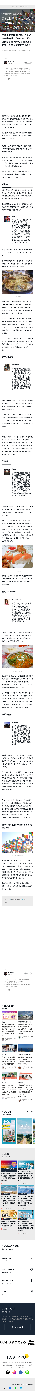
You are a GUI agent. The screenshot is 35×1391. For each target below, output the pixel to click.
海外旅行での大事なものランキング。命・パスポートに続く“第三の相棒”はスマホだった (25, 1029)
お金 (3, 1022)
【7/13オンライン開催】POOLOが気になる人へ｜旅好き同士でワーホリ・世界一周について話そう (9, 1200)
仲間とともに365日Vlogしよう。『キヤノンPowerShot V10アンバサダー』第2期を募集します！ (9, 1089)
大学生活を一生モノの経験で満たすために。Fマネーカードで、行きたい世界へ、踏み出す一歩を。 (8, 1030)
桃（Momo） (11, 61)
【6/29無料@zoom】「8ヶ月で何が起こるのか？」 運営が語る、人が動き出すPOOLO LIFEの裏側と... (26, 1225)
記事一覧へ (28, 62)
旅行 (5, 902)
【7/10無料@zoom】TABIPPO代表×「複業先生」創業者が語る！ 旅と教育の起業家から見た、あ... (25, 1175)
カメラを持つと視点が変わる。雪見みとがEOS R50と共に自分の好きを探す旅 (9, 1060)
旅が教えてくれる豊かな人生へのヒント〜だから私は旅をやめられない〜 (25, 1060)
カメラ (4, 1055)
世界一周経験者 (16, 899)
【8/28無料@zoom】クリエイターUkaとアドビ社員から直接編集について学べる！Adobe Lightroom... (8, 1175)
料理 (24, 899)
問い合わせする (17, 1327)
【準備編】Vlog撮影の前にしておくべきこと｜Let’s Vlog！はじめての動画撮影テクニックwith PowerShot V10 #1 (25, 1090)
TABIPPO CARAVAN (24, 1022)
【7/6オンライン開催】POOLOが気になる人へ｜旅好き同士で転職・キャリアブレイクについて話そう (25, 1200)
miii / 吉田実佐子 (10, 1039)
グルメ (6, 899)
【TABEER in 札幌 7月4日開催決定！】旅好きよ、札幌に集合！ (8, 1223)
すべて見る (30, 1111)
